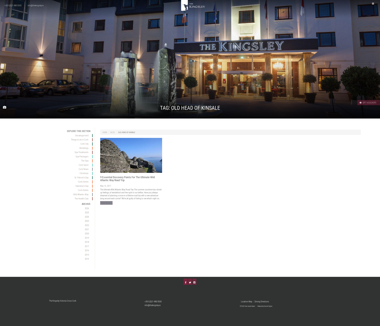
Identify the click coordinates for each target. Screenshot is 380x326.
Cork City (84, 143)
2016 (87, 250)
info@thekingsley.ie (152, 305)
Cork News (83, 169)
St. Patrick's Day (81, 177)
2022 (87, 225)
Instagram (194, 282)
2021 (87, 229)
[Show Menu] (373, 3)
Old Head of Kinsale (126, 132)
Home (104, 132)
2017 (87, 246)
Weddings (83, 148)
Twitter (190, 282)
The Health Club (81, 198)
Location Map (246, 301)
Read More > (106, 203)
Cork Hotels (83, 190)
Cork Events (83, 181)
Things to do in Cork (79, 139)
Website (260, 306)
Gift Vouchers (369, 102)
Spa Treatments (81, 152)
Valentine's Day (81, 186)
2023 (87, 221)
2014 (87, 259)
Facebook (185, 282)
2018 (87, 242)
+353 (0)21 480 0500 (153, 301)
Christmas (84, 173)
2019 (87, 238)
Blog (112, 132)
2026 (87, 208)
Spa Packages (82, 156)
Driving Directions (262, 301)
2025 (87, 212)
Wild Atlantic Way (80, 194)
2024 (87, 217)
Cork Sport (83, 165)
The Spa (84, 160)
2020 (87, 233)
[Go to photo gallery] (4, 107)
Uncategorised (81, 135)
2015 (87, 254)
